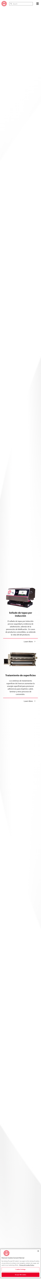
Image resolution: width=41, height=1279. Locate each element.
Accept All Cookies (20, 1274)
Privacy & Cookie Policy (26, 1265)
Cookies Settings (20, 1269)
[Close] (38, 1251)
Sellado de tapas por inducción (20, 614)
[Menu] (37, 3)
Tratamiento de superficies (20, 675)
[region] (20, 1263)
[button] (20, 641)
